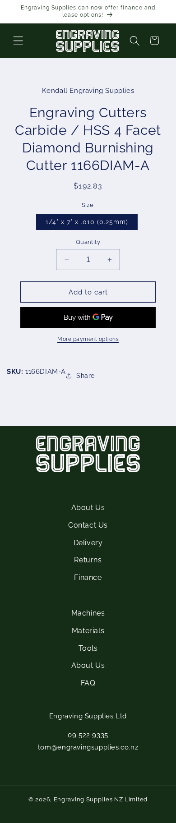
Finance (88, 577)
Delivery (88, 542)
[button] (18, 41)
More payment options (88, 339)
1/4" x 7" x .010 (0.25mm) (87, 221)
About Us (88, 507)
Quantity (88, 242)
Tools (88, 648)
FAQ (88, 683)
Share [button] (85, 375)
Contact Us (88, 525)
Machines (88, 613)
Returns (88, 560)
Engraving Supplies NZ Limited (101, 799)
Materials (88, 630)
